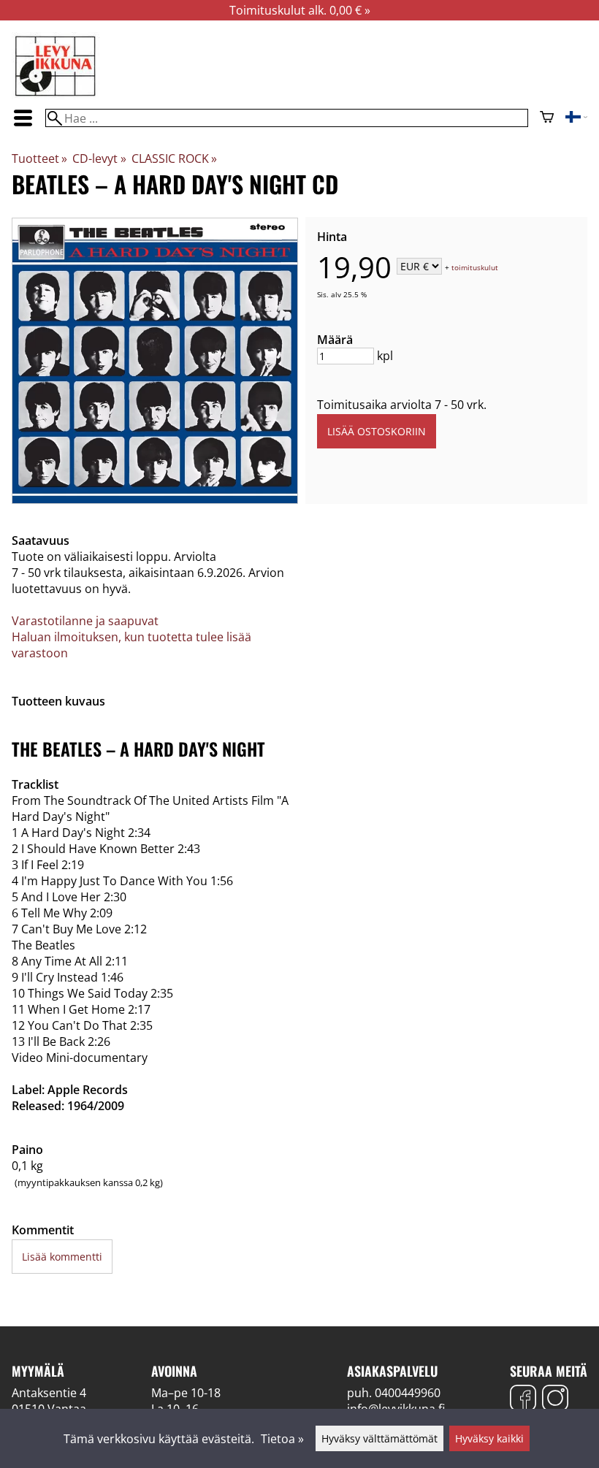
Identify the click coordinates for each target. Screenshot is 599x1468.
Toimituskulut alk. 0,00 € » (299, 10)
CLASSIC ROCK (174, 158)
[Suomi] (576, 118)
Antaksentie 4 (49, 1393)
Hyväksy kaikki (489, 1438)
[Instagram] (555, 1400)
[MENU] (23, 118)
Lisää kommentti (62, 1257)
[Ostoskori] (547, 118)
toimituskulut (474, 267)
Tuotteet (39, 158)
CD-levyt (99, 158)
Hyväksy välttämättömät (379, 1438)
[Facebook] (523, 1400)
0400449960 (407, 1393)
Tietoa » (282, 1439)
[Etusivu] (55, 95)
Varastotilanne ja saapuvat (85, 621)
